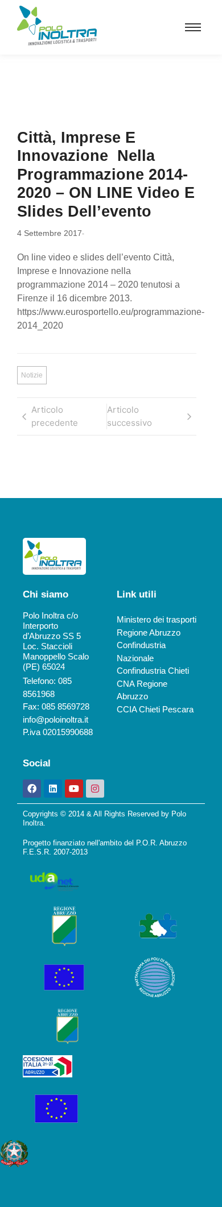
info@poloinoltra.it (55, 719)
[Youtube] (74, 788)
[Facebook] (32, 788)
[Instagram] (95, 788)
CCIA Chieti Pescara (155, 709)
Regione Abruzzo (148, 632)
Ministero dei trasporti (156, 619)
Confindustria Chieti (153, 670)
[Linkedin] (53, 788)
